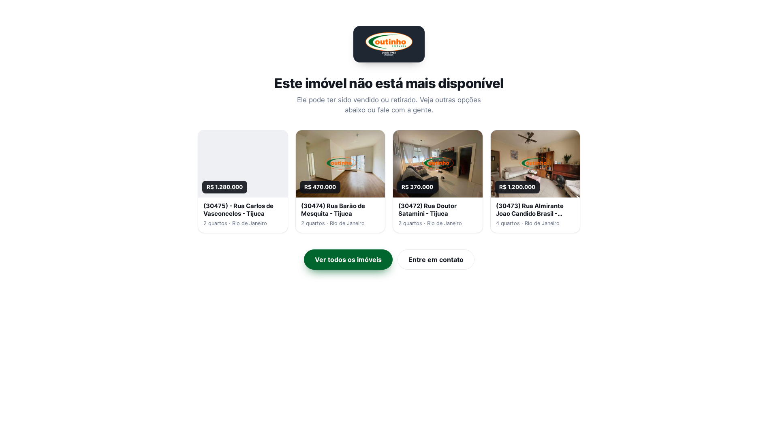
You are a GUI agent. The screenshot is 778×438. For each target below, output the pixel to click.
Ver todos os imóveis (348, 260)
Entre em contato (436, 260)
